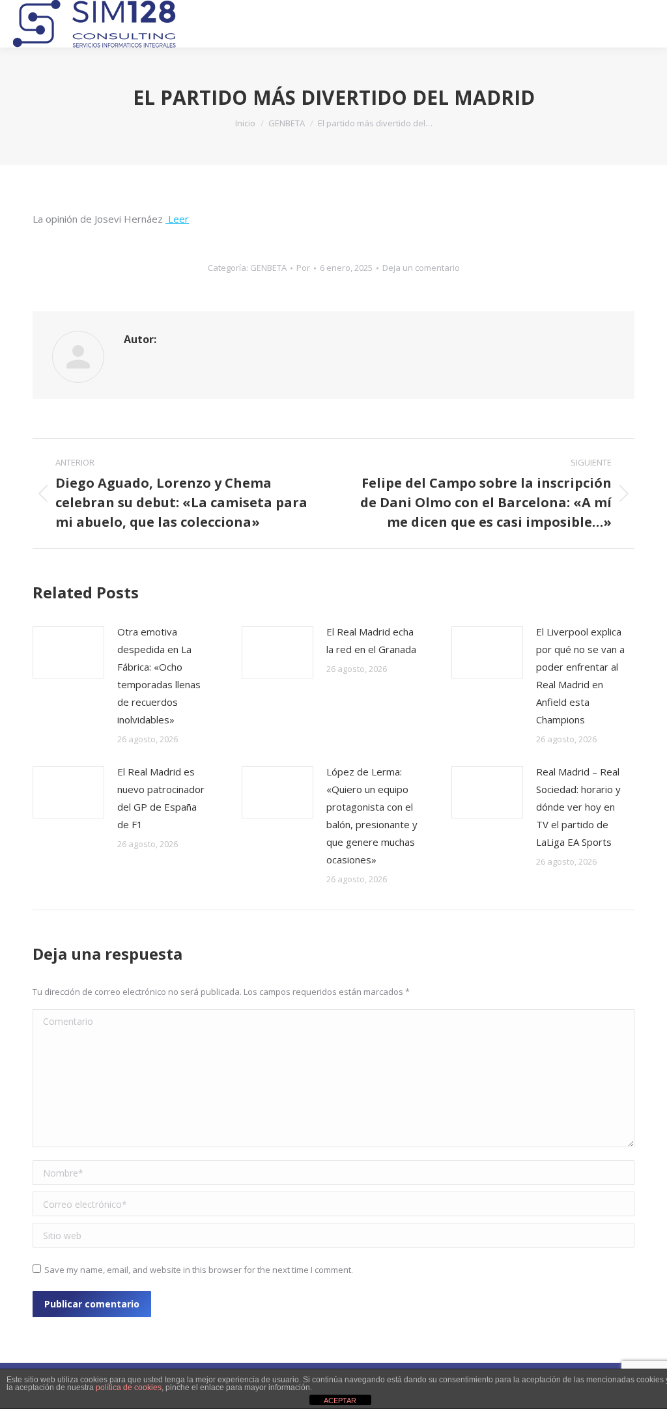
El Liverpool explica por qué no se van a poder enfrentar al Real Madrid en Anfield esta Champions (580, 675)
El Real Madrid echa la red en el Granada (371, 640)
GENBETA (268, 267)
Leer (177, 218)
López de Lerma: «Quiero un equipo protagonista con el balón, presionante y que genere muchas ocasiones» (372, 815)
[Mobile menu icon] (645, 24)
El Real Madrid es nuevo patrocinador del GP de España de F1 (161, 798)
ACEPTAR (340, 1400)
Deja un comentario (421, 267)
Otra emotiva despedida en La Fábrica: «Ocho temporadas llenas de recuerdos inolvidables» (159, 675)
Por (303, 267)
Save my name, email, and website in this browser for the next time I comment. (198, 1270)
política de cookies (129, 1387)
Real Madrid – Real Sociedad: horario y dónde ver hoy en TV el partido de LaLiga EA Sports (578, 806)
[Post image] (68, 652)
